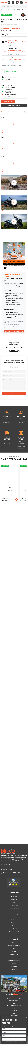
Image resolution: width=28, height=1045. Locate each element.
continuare (13, 1039)
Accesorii (14, 969)
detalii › (24, 41)
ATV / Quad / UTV (15, 10)
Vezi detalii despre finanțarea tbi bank (14, 331)
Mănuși (14, 951)
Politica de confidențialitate (14, 914)
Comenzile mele (14, 905)
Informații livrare (14, 917)
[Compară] (24, 101)
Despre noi (14, 923)
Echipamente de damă (14, 960)
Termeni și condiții (14, 911)
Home (2, 10)
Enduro (14, 963)
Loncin (7, 10)
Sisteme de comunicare (14, 945)
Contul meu (14, 896)
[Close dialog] (26, 1017)
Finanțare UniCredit (14, 932)
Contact (14, 926)
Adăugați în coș (8, 101)
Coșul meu (14, 899)
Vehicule (24, 10)
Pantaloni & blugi (14, 954)
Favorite (14, 902)
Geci (14, 948)
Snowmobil (14, 966)
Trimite (14, 394)
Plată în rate (14, 920)
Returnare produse (14, 908)
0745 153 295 (14, 1010)
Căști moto (14, 942)
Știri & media (14, 929)
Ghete (14, 957)
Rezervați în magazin (14, 105)
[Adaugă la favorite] (18, 101)
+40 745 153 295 (7, 869)
